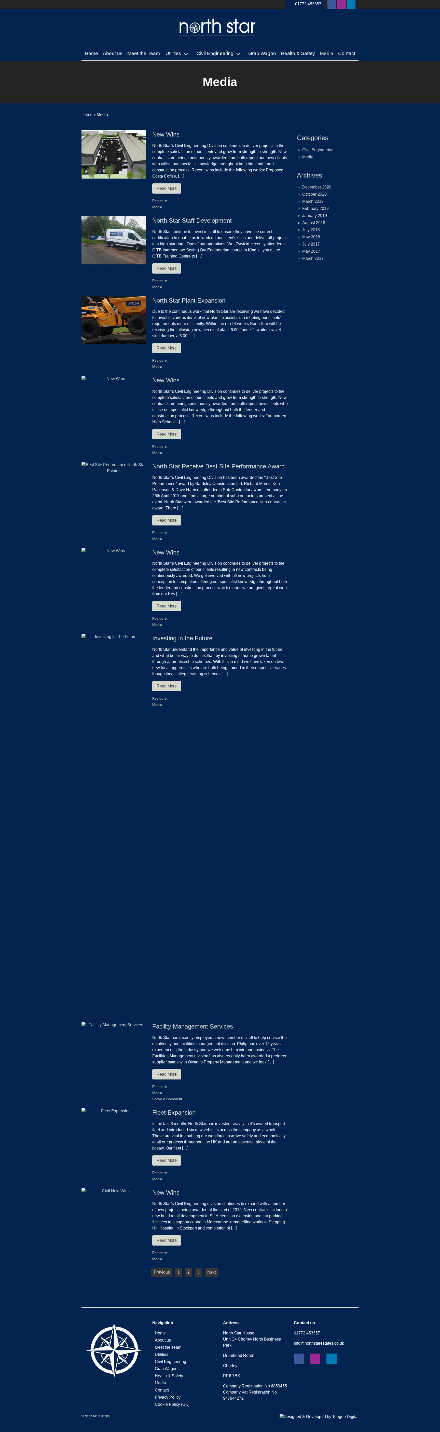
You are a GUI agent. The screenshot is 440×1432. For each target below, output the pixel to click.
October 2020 (314, 194)
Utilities (173, 53)
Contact (346, 53)
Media (326, 53)
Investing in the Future (182, 638)
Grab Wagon (262, 53)
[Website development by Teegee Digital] (319, 1416)
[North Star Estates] (217, 41)
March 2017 (313, 258)
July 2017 (311, 244)
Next (211, 1272)
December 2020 (316, 187)
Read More (167, 188)
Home (91, 53)
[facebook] (331, 4)
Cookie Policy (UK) (172, 1404)
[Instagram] (341, 4)
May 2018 (311, 237)
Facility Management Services (192, 1026)
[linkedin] (351, 4)
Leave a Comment (167, 1099)
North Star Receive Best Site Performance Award (218, 466)
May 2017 (311, 251)
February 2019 (315, 208)
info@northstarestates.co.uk (319, 1343)
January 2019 (314, 215)
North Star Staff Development (192, 220)
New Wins (166, 134)
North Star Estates (97, 1416)
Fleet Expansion (174, 1112)
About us (112, 53)
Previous (162, 1272)
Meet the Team (143, 53)
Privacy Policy (168, 1397)
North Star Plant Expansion (188, 300)
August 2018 (313, 223)
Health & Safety (298, 53)
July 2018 (311, 230)
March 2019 (313, 201)
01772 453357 (308, 4)
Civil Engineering (215, 53)
